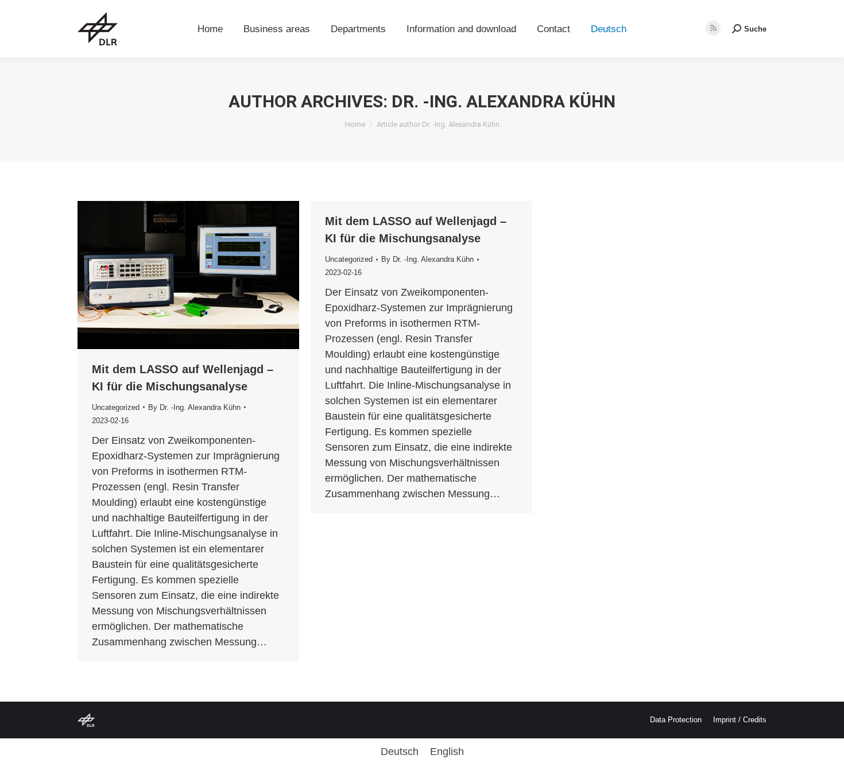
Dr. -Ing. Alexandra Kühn (503, 101)
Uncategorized (116, 407)
